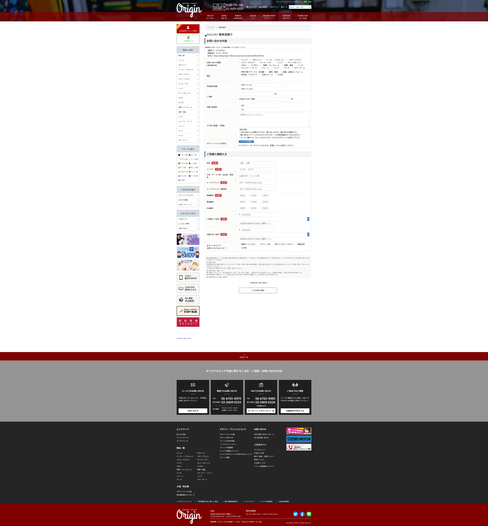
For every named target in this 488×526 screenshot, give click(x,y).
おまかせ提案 (183, 200)
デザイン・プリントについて (233, 429)
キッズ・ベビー (266, 62)
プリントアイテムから (186, 195)
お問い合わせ (183, 228)
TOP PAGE (211, 27)
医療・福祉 (288, 65)
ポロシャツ (257, 60)
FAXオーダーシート (185, 205)
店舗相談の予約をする (295, 411)
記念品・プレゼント (249, 74)
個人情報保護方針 (231, 501)
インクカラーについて (228, 444)
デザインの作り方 (226, 438)
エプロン (254, 65)
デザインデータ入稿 (184, 492)
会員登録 (264, 7)
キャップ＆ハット (294, 62)
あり (243, 105)
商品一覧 (181, 55)
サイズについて (260, 450)
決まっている (246, 85)
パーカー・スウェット (275, 60)
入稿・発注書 (183, 486)
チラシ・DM (265, 244)
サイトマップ (249, 501)
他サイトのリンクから (284, 244)
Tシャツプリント (183, 438)
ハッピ (300, 65)
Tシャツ (244, 60)
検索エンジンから (248, 244)
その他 (280, 74)
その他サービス (260, 463)
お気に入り (252, 7)
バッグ (280, 62)
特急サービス (259, 460)
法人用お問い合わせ (261, 438)
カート (285, 7)
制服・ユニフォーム (271, 65)
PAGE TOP (244, 357)
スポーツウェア (295, 60)
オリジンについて (185, 501)
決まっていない (247, 89)
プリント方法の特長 (227, 441)
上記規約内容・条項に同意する (259, 283)
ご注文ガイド (183, 219)
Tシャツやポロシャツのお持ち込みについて (236, 454)
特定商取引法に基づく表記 (208, 501)
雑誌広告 (301, 244)
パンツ (276, 68)
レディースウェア (248, 62)
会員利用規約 (284, 501)
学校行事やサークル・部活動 (252, 72)
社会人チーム (267, 74)
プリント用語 (225, 457)
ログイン (275, 7)
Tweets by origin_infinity (184, 338)
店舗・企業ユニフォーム (292, 72)
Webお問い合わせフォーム (264, 434)
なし (243, 109)
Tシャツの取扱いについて (229, 451)
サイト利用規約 (266, 501)
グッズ (286, 68)
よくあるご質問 (183, 224)
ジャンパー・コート (249, 68)
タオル (244, 65)
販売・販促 (273, 72)
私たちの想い (182, 434)
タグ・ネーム (299, 68)
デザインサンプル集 (227, 434)
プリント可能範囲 (226, 448)
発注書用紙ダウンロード (186, 495)
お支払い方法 (259, 453)
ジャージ (265, 68)
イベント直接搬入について (264, 466)
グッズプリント (182, 441)
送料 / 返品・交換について (264, 456)
